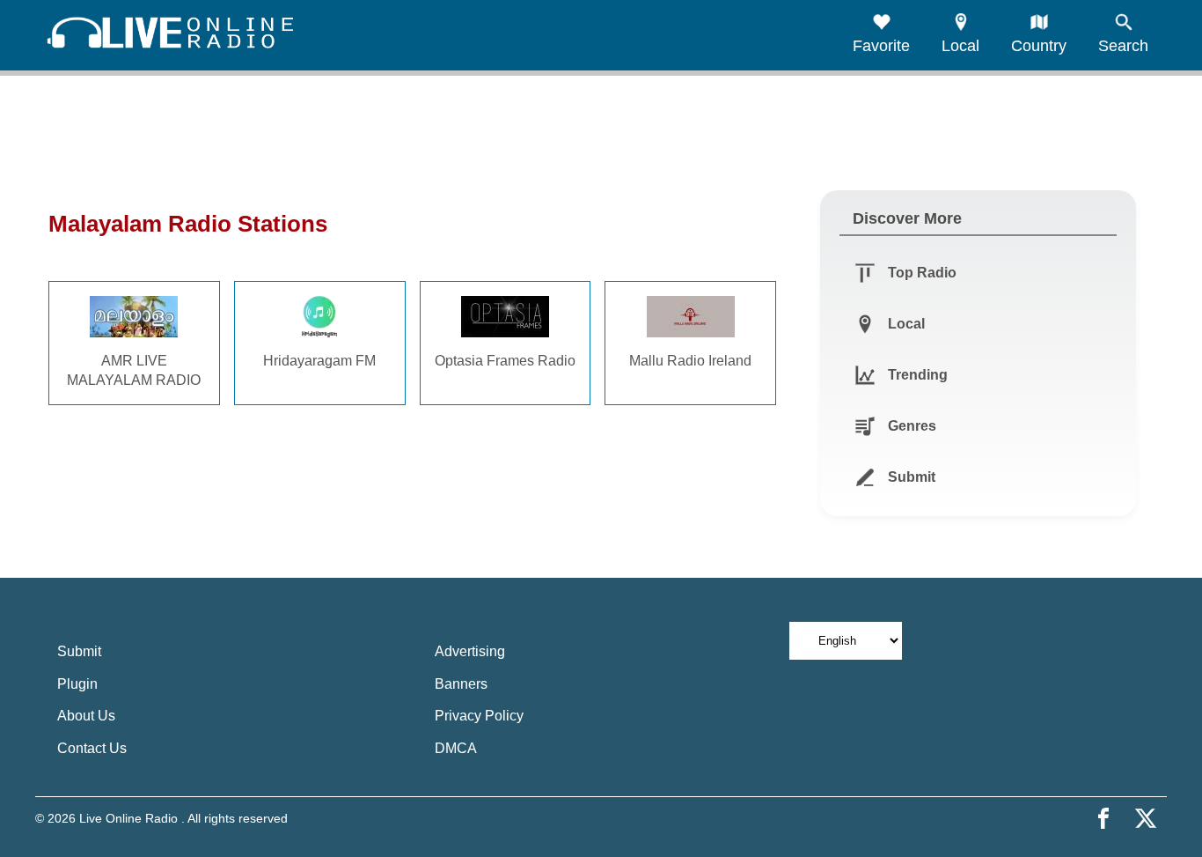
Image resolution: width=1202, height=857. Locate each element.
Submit (79, 651)
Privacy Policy (479, 715)
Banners (461, 683)
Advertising (470, 651)
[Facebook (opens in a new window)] (1103, 818)
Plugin (77, 683)
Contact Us (92, 748)
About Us (86, 715)
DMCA (456, 748)
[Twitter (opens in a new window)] (1146, 818)
